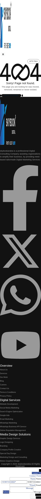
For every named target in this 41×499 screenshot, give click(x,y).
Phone (38, 497)
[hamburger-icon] (3, 54)
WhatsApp (36, 495)
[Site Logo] (5, 25)
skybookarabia (24, 464)
